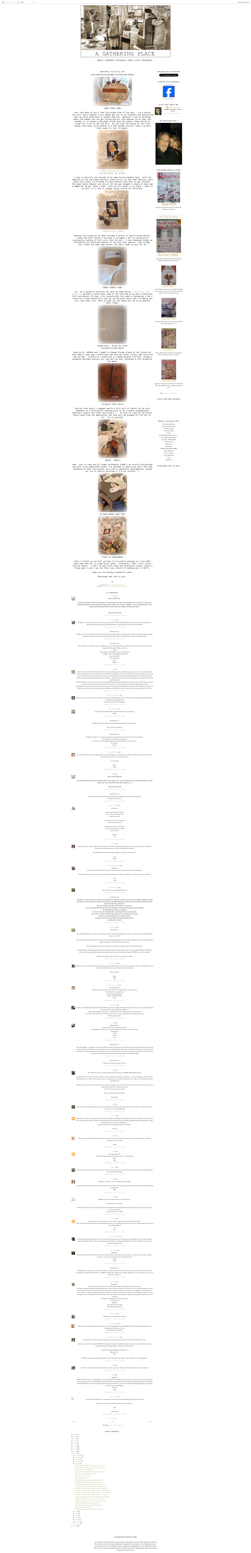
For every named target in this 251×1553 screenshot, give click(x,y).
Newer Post (74, 1421)
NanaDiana (113, 927)
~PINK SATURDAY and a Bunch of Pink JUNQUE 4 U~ (89, 1480)
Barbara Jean (113, 1396)
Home (112, 1421)
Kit (113, 1104)
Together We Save (113, 887)
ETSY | (139, 60)
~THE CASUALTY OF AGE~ (82, 1476)
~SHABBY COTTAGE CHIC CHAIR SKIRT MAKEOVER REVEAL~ (93, 1490)
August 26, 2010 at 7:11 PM (115, 1147)
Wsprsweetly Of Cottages (113, 1337)
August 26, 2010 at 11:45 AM (114, 665)
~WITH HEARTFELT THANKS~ (83, 1507)
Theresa (113, 1167)
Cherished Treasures (113, 985)
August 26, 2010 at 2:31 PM (115, 923)
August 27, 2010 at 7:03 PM (115, 1333)
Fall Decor (105, 586)
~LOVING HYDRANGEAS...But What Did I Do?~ (88, 1503)
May (76, 1515)
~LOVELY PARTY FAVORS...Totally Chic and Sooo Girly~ (90, 1468)
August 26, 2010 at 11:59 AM (114, 730)
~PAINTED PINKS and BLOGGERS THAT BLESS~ (88, 1505)
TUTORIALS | (122, 60)
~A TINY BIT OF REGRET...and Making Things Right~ (89, 1465)
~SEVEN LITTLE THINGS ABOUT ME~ (85, 1474)
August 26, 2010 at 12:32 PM (114, 769)
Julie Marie (113, 620)
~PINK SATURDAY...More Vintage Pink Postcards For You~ (90, 1499)
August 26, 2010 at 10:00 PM (114, 1214)
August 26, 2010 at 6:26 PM (115, 1111)
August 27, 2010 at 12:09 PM (114, 1309)
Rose (113, 1365)
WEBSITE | (110, 60)
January (77, 1524)
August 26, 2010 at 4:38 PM (115, 1056)
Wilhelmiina (113, 1314)
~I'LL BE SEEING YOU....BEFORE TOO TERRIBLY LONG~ (91, 1486)
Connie (113, 843)
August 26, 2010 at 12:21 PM (114, 747)
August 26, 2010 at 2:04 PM (115, 861)
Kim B (113, 1151)
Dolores (113, 1179)
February (77, 1522)
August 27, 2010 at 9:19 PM (115, 1361)
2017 (75, 1438)
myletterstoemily (112, 805)
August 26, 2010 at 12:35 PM (114, 789)
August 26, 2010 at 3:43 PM (115, 1000)
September (78, 1461)
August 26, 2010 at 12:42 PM (114, 801)
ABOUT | (101, 60)
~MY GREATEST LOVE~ (81, 1478)
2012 (75, 1449)
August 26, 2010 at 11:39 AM (114, 639)
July (76, 1511)
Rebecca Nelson (173, 107)
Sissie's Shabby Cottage (113, 865)
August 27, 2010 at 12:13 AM (114, 1263)
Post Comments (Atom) (116, 1425)
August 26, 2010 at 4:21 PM (115, 1040)
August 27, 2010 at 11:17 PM (114, 1370)
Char (113, 669)
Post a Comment (112, 1418)
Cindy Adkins (113, 1250)
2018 (75, 1436)
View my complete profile (172, 113)
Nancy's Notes (113, 963)
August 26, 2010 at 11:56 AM (114, 704)
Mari (113, 596)
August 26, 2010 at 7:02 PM (115, 1131)
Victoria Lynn (113, 1323)
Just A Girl (113, 1116)
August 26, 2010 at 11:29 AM (114, 615)
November (78, 1457)
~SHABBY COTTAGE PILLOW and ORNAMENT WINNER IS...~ (92, 1488)
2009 (75, 1526)
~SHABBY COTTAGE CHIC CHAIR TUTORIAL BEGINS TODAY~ (92, 1497)
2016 (75, 1440)
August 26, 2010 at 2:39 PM (115, 959)
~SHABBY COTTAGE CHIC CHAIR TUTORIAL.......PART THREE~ (93, 1493)
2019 (75, 1434)
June (76, 1513)
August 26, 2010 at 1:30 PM (115, 839)
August (77, 1463)
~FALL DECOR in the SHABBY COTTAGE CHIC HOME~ (90, 1472)
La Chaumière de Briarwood (119, 586)
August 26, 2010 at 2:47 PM (115, 981)
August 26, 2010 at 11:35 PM (114, 1246)
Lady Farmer (113, 1005)
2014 (75, 1445)
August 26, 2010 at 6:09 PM (115, 1099)
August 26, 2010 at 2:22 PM (115, 883)
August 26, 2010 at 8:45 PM (115, 1192)
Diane (113, 1375)
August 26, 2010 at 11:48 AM (114, 691)
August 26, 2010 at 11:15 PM (114, 1232)
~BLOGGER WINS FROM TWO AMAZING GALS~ (88, 1482)
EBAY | (132, 60)
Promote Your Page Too (168, 98)
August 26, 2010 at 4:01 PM (115, 1018)
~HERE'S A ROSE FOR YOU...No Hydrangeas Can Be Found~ (91, 1501)
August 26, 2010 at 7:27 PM (115, 1163)
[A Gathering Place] (169, 97)
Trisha (113, 1135)
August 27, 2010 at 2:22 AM (115, 1277)
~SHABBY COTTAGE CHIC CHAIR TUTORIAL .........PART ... (91, 1495)
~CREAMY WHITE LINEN (112, 231)
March (77, 1520)
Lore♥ (113, 1023)
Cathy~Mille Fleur (113, 752)
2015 (75, 1443)
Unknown (113, 1218)
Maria (113, 1197)
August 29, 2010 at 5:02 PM (115, 1392)
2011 (75, 1451)
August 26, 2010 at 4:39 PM (115, 1065)
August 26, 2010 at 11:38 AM (114, 627)
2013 (75, 1447)
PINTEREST (147, 60)
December (78, 1455)
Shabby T (112, 1281)
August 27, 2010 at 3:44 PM (115, 1319)
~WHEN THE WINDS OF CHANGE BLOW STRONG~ (89, 1509)
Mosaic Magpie (113, 709)
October (77, 1459)
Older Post (150, 1421)
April (76, 1517)
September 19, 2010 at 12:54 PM (114, 1414)
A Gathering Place (169, 85)
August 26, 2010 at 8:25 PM (115, 1174)
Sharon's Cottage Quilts (113, 695)
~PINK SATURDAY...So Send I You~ (84, 1470)
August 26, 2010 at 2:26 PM (115, 892)
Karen (113, 1070)
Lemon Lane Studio (113, 1236)
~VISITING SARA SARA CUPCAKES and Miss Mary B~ (90, 1484)
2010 (75, 1453)
